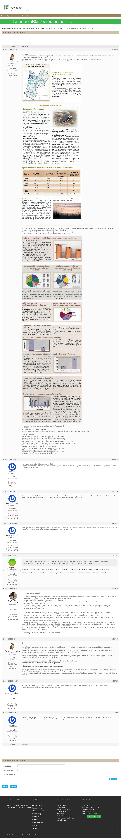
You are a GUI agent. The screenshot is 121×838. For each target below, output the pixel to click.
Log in (5, 786)
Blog (57, 16)
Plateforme (60, 814)
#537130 (115, 681)
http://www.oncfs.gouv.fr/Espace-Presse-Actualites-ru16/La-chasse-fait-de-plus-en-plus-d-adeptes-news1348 (70, 569)
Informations (88, 16)
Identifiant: (7, 766)
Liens (81, 16)
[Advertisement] (60, 40)
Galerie (62, 16)
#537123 (115, 639)
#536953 (115, 523)
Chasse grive (39, 16)
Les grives (30, 16)
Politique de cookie (38, 811)
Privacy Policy (36, 814)
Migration (9, 16)
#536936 (115, 491)
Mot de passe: (8, 770)
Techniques (50, 16)
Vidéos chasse (61, 805)
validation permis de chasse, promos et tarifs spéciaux (41, 663)
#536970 (115, 589)
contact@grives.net (88, 809)
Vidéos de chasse (62, 816)
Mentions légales (11, 834)
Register (13, 786)
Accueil (3, 16)
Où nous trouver (37, 808)
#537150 (115, 713)
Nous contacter (37, 805)
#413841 (115, 50)
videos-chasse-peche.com (65, 818)
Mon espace (98, 16)
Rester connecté (11, 774)
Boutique (22, 16)
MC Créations (61, 820)
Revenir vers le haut (117, 828)
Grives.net (16, 8)
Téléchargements (72, 16)
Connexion (113, 779)
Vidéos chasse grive (63, 809)
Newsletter (35, 817)
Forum (16, 16)
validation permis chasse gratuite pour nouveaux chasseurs (42, 666)
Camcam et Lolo (62, 811)
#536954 (115, 555)
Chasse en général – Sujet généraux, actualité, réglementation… (42, 28)
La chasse (17, 28)
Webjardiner (61, 807)
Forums (10, 28)
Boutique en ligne (37, 822)
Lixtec (38, 834)
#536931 (115, 459)
